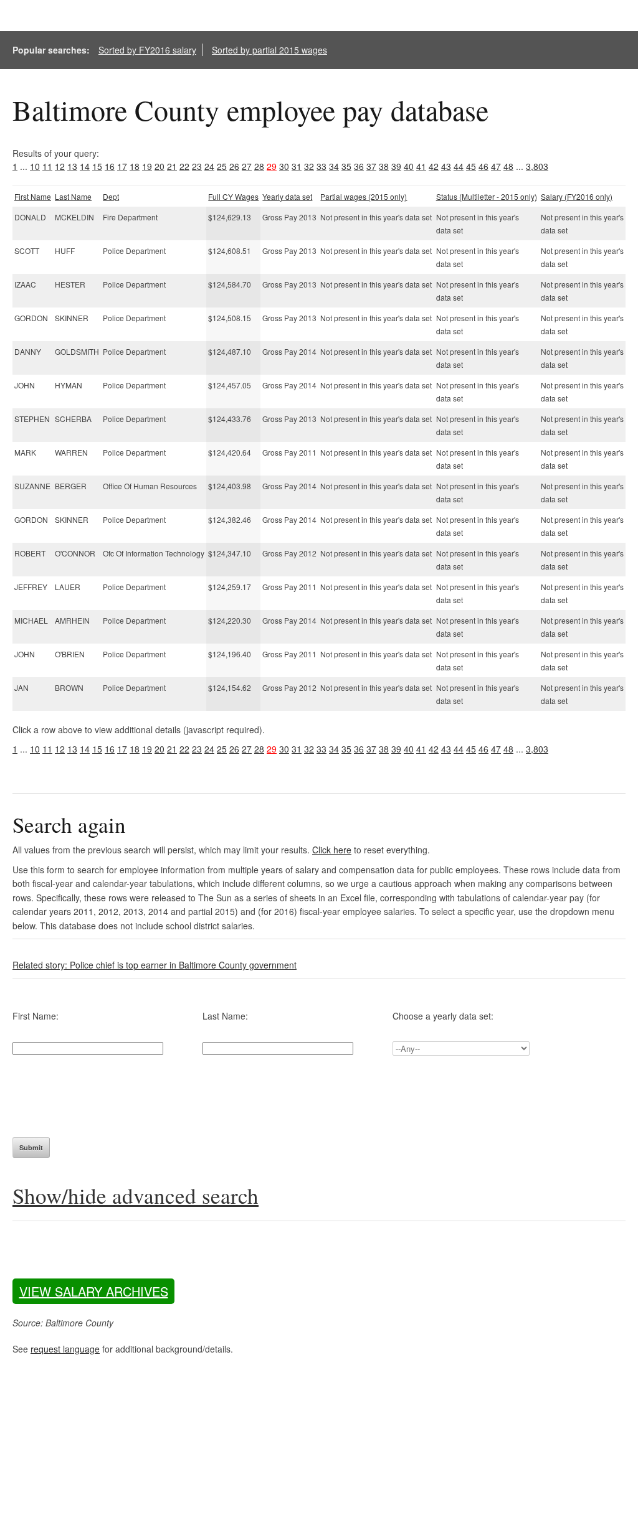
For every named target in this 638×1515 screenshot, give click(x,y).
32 (309, 166)
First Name (32, 196)
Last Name (73, 196)
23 (197, 166)
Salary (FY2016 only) (576, 196)
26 (234, 166)
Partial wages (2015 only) (363, 196)
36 (359, 166)
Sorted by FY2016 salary (147, 50)
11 (47, 166)
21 (172, 166)
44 (459, 166)
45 (471, 166)
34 (334, 166)
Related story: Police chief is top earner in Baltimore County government (154, 965)
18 (135, 166)
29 (272, 166)
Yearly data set (287, 196)
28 (259, 166)
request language (65, 1349)
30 (284, 166)
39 (396, 166)
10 (35, 166)
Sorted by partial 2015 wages (269, 50)
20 (159, 166)
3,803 (537, 166)
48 (508, 166)
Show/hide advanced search (135, 1195)
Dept (111, 196)
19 (147, 166)
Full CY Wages (233, 196)
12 (60, 166)
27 (247, 166)
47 (496, 166)
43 (446, 166)
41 (421, 166)
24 (209, 166)
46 (483, 166)
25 (222, 166)
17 (122, 166)
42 (434, 166)
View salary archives (93, 1291)
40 (409, 166)
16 (110, 166)
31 (297, 166)
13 (72, 166)
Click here (331, 849)
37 (371, 166)
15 (97, 166)
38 (384, 166)
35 (346, 166)
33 (321, 166)
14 (85, 166)
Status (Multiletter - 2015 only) (486, 196)
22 (184, 166)
